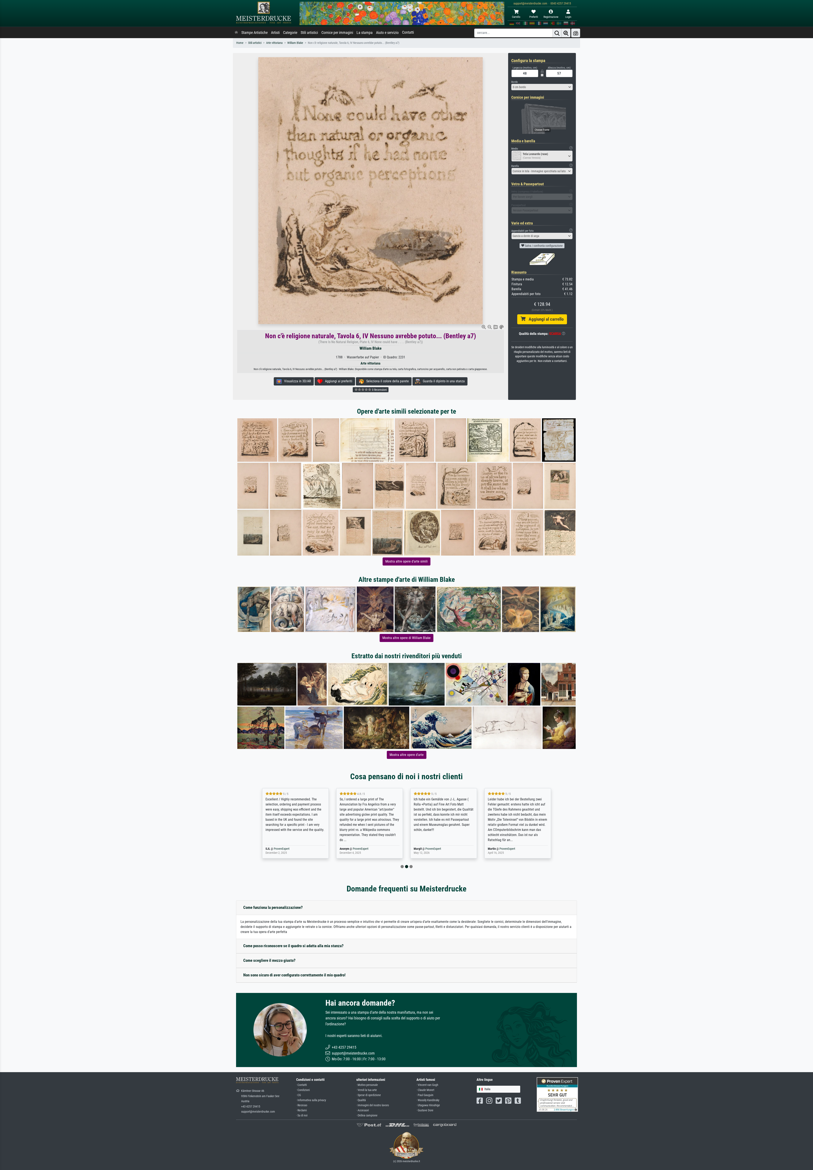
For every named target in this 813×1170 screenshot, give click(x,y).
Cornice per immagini (337, 32)
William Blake (295, 43)
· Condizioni (303, 1090)
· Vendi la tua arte (366, 1090)
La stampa (365, 32)
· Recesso (301, 1105)
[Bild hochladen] (575, 33)
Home (239, 43)
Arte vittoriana (274, 43)
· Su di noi (301, 1115)
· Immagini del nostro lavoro (372, 1105)
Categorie (290, 32)
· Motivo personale (367, 1085)
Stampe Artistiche (254, 32)
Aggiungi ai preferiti (337, 381)
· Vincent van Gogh (427, 1085)
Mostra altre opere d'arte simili (406, 561)
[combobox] (542, 87)
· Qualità (361, 1100)
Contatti (408, 32)
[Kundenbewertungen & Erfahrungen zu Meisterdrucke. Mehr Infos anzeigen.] (557, 1094)
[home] (236, 33)
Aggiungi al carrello (544, 319)
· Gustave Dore (424, 1110)
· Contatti (301, 1085)
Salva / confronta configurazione (543, 245)
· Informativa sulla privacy (311, 1100)
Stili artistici (309, 32)
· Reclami (301, 1110)
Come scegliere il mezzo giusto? (269, 960)
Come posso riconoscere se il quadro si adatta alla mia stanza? (293, 945)
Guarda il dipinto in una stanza (442, 381)
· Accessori (362, 1110)
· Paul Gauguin (424, 1095)
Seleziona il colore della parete (386, 381)
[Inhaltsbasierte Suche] (565, 33)
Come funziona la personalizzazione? (273, 907)
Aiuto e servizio (387, 32)
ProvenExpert (286, 849)
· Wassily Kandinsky (427, 1100)
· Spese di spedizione (368, 1095)
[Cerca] (557, 33)
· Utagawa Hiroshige (428, 1105)
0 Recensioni (379, 389)
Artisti (275, 32)
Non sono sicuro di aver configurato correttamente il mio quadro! (294, 975)
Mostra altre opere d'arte (407, 755)
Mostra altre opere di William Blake (406, 638)
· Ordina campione (366, 1115)
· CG (298, 1095)
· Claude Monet (425, 1090)
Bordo (514, 81)
